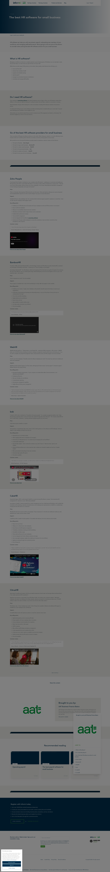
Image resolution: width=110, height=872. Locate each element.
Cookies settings (12, 868)
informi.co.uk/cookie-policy (11, 860)
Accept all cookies (11, 862)
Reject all (11, 865)
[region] (11, 860)
